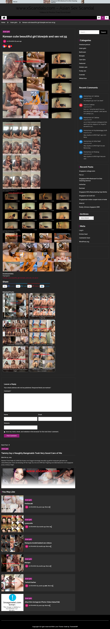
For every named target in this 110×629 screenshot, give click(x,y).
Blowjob (82, 56)
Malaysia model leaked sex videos (38, 543)
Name (6, 414)
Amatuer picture (84, 44)
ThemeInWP (74, 626)
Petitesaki (29, 503)
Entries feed (83, 234)
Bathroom (82, 52)
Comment (7, 391)
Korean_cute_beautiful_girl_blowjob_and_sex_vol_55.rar (20, 278)
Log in (81, 230)
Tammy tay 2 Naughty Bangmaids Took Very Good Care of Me (31, 453)
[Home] (4, 17)
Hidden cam (83, 67)
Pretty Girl (82, 71)
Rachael (82, 188)
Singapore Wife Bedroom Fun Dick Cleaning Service (64, 1)
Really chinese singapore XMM (89, 207)
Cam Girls (82, 59)
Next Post (4, 445)
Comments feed (84, 238)
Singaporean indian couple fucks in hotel (93, 199)
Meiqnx (27, 563)
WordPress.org (84, 241)
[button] (99, 17)
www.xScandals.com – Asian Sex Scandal (55, 8)
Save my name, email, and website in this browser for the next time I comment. (32, 432)
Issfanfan (82, 184)
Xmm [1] (81, 203)
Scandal (82, 75)
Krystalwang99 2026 (100, 130)
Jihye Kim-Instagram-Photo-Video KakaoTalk (42, 602)
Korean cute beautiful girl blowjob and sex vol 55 (35, 36)
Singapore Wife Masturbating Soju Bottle (93, 192)
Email (40, 414)
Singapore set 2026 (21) (87, 196)
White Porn (83, 78)
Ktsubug (96, 152)
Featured (82, 63)
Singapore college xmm (87, 171)
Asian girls (6, 31)
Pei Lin (15, 1)
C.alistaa (96, 96)
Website (7, 423)
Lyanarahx (29, 523)
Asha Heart (97, 141)
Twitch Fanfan (30, 582)
